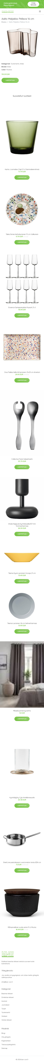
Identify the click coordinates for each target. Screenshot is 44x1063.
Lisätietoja (10, 80)
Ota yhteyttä (6, 1037)
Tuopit (4, 1009)
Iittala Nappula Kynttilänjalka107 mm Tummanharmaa (22, 525)
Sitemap (4, 1048)
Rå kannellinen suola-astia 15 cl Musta (22, 927)
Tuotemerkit (15, 64)
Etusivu (4, 22)
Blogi (3, 1033)
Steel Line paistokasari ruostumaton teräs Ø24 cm (22, 862)
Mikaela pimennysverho (22, 711)
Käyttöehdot (6, 1041)
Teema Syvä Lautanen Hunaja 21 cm (22, 573)
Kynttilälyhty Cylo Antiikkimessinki (22, 798)
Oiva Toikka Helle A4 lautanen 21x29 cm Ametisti (22, 372)
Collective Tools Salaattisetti (22, 459)
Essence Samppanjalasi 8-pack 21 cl (22, 307)
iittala (22, 64)
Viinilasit (4, 1016)
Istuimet (4, 1001)
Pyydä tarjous (33, 4)
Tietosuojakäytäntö (9, 1044)
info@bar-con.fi (7, 982)
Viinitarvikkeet (7, 1020)
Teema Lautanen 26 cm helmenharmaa (22, 623)
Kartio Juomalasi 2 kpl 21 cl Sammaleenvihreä (22, 169)
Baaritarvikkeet (7, 994)
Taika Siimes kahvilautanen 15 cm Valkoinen (22, 234)
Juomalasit (5, 1005)
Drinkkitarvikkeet (8, 997)
